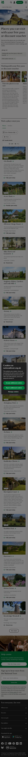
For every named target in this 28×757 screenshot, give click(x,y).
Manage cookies (13, 391)
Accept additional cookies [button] (14, 383)
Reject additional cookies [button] (14, 388)
